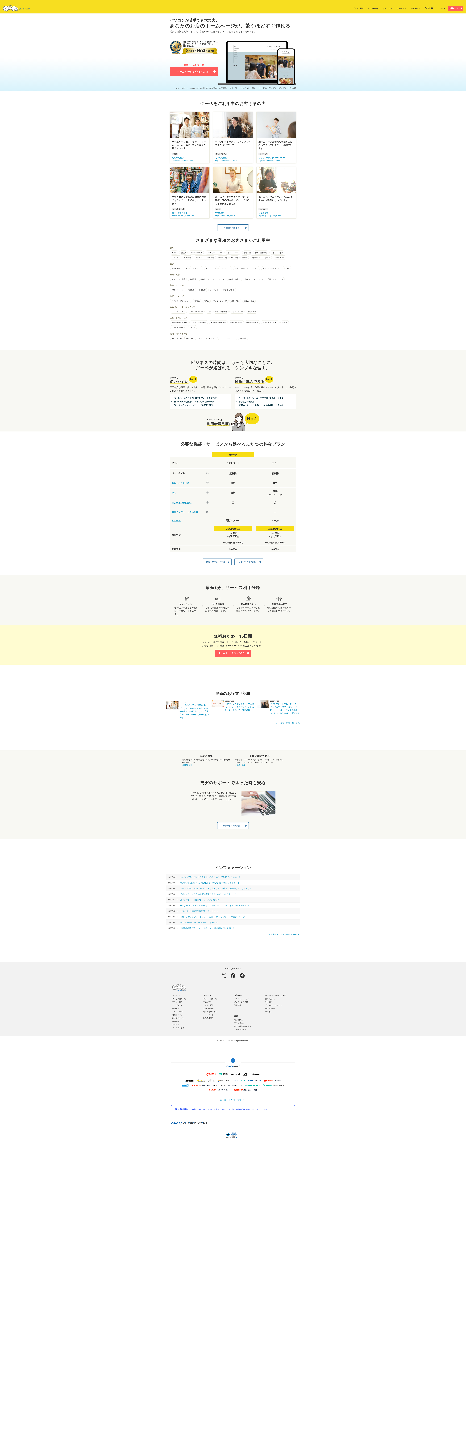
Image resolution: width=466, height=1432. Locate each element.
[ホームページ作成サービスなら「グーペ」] (15, 9)
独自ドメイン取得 (180, 486)
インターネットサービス (177, 1187)
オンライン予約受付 (181, 506)
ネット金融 (255, 1187)
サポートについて (210, 1002)
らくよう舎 (263, 216)
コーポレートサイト (227, 1103)
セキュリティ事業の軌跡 (263, 1139)
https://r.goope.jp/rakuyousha (269, 219)
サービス (386, 8)
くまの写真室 (221, 161)
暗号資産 (262, 1187)
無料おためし (454, 8)
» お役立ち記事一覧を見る (288, 726)
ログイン (441, 8)
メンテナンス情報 (241, 1005)
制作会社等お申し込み (242, 1030)
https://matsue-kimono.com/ (182, 164)
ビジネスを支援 (207, 1187)
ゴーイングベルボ (179, 216)
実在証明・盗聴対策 (176, 1139)
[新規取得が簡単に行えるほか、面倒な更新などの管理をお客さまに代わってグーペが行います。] (207, 486)
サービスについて (179, 1002)
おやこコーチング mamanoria (271, 161)
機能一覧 (175, 1012)
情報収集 (246, 1187)
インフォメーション (242, 1002)
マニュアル (207, 1005)
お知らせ (414, 8)
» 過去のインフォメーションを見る (284, 937)
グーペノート (208, 1018)
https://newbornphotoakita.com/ (227, 164)
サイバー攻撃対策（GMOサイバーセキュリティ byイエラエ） (201, 1139)
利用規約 (268, 1005)
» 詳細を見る (187, 768)
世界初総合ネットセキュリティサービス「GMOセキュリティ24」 (189, 1136)
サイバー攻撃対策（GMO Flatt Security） (232, 1139)
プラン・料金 (358, 8)
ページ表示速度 (178, 1031)
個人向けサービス (272, 1187)
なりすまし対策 (250, 1139)
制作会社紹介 (208, 1021)
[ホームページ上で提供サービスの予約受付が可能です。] (207, 506)
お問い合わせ (208, 1012)
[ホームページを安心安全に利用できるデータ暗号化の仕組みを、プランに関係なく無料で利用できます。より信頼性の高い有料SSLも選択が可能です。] (207, 496)
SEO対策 (175, 1028)
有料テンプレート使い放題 (185, 515)
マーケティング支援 (229, 1187)
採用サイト (241, 1103)
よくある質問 (208, 1008)
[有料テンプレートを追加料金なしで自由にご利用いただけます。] (207, 515)
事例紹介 (175, 1025)
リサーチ (239, 1187)
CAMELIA (219, 216)
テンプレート (373, 8)
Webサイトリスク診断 (229, 1136)
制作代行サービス (210, 1015)
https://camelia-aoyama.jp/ (225, 219)
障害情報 (237, 1008)
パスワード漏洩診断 (215, 1136)
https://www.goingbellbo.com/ (183, 219)
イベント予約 (177, 1015)
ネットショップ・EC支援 (194, 1187)
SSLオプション (178, 1021)
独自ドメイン (177, 1018)
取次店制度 (238, 1023)
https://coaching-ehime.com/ (269, 164)
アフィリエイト (240, 1026)
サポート (400, 8)
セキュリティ (270, 1012)
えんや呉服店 (178, 161)
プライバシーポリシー (273, 1008)
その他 (281, 1187)
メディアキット (240, 1033)
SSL (174, 496)
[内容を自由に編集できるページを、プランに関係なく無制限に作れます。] (207, 476)
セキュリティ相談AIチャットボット (247, 1136)
